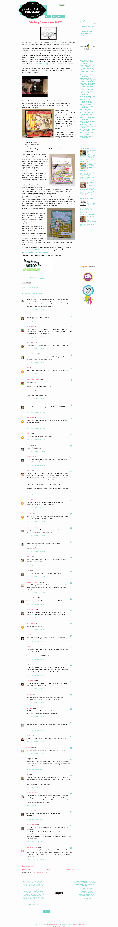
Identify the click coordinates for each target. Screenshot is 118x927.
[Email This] (25, 283)
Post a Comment (27, 865)
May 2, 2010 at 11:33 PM (34, 841)
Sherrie (29, 513)
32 (71, 748)
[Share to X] (29, 283)
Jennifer (29, 635)
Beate (28, 541)
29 (71, 709)
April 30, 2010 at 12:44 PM (35, 576)
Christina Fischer (32, 315)
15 (71, 514)
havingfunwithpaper (32, 379)
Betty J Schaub (31, 609)
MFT (55, 42)
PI (41, 287)
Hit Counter (59, 895)
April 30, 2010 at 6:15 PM (35, 741)
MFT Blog (38, 250)
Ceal (27, 570)
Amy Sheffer (30, 793)
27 (71, 681)
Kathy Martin (30, 342)
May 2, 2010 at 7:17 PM (34, 805)
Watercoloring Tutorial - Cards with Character (87, 62)
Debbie (28, 470)
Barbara (29, 722)
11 (71, 446)
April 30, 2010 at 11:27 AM (35, 440)
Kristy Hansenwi (31, 847)
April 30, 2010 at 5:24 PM (35, 702)
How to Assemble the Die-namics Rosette (88, 97)
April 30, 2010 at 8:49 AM (35, 362)
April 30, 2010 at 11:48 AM (35, 521)
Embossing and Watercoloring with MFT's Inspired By (88, 80)
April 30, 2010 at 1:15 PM (35, 618)
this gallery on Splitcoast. (37, 252)
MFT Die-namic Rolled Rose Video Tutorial (87, 106)
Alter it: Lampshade (87, 215)
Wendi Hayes (30, 527)
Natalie (29, 694)
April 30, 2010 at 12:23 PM (35, 551)
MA (27, 774)
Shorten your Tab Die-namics (86, 133)
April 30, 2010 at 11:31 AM (35, 465)
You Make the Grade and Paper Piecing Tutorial (87, 183)
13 (71, 471)
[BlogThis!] (27, 283)
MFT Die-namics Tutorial (86, 110)
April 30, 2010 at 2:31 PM (35, 659)
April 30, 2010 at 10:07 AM (35, 412)
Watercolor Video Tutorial (86, 136)
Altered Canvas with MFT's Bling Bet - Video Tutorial (88, 71)
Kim (27, 368)
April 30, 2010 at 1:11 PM (35, 604)
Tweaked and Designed (51, 924)
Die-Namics (31, 287)
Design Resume (58, 16)
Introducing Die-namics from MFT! (45, 22)
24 (71, 636)
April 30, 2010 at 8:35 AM (35, 337)
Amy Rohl (29, 457)
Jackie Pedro (30, 404)
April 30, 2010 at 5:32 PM (35, 716)
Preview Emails (92, 28)
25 (71, 647)
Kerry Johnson (31, 354)
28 (71, 695)
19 (71, 571)
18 (71, 557)
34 (71, 775)
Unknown (29, 434)
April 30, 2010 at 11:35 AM (35, 508)
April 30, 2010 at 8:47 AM (35, 348)
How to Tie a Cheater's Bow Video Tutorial (86, 101)
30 (71, 722)
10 (71, 434)
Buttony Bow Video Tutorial (87, 75)
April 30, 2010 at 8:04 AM (35, 321)
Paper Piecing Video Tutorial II (88, 121)
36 (71, 811)
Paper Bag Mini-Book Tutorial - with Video (88, 114)
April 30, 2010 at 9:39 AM (35, 398)
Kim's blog (43, 64)
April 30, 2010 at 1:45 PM (35, 629)
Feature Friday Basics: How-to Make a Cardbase (87, 89)
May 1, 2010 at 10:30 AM (34, 769)
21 (71, 599)
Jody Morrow (30, 680)
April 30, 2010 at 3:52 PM (35, 675)
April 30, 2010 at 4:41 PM (35, 689)
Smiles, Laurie (31, 825)
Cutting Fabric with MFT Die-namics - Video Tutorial (88, 84)
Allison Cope (30, 499)
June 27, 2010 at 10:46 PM (35, 860)
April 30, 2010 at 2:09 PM (35, 641)
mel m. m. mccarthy (32, 582)
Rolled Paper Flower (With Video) (88, 130)
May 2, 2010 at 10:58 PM (34, 819)
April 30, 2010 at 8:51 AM (35, 374)
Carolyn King (30, 623)
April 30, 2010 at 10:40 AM (35, 428)
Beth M (28, 557)
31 (71, 736)
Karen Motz (30, 326)
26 (71, 665)
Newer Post (26, 870)
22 (71, 610)
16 (71, 528)
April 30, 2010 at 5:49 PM (35, 730)
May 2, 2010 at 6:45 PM (34, 787)
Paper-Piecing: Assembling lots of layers (88, 126)
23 (71, 624)
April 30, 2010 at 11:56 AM (35, 535)
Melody (28, 735)
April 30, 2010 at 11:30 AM (35, 451)
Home (47, 16)
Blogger (76, 924)
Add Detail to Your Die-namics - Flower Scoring (87, 66)
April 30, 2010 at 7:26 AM (35, 309)
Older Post (71, 870)
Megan (28, 646)
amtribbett (30, 418)
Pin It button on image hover (59, 926)
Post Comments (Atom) (41, 872)
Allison (29, 747)
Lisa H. (29, 297)
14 (71, 500)
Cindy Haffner (31, 598)
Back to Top (82, 924)
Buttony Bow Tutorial (88, 148)
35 (71, 793)
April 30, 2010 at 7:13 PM (35, 753)
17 (71, 541)
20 (71, 583)
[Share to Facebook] (30, 283)
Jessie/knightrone (32, 811)
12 (71, 457)
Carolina (29, 708)
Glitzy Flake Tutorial (85, 93)
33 (71, 759)
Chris (28, 445)
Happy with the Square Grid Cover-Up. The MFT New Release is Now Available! (88, 166)
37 (71, 825)
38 (71, 848)
